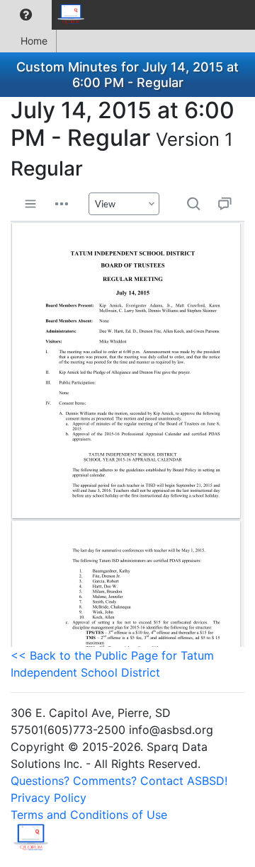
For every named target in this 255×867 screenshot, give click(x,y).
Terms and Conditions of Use (89, 815)
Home (34, 41)
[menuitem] (26, 15)
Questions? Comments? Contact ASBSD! (119, 781)
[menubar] (47, 15)
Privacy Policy (48, 798)
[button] (25, 15)
